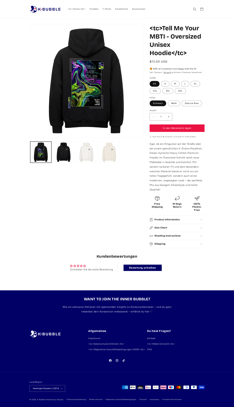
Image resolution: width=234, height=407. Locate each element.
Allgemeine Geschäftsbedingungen (121, 399)
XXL (155, 91)
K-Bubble (41, 400)
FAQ (149, 349)
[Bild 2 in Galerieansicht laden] (63, 152)
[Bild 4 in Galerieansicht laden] (86, 152)
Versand (167, 72)
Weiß (174, 103)
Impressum (94, 338)
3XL (168, 91)
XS (154, 83)
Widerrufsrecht (96, 399)
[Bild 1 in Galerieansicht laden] (40, 152)
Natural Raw (192, 103)
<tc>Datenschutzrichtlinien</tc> (106, 344)
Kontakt (151, 338)
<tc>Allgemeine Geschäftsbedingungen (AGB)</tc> (116, 349)
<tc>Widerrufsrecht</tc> (161, 344)
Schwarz (158, 103)
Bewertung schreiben (142, 267)
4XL (180, 91)
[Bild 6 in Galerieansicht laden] (109, 152)
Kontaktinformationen (172, 399)
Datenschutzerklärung (76, 399)
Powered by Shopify (55, 400)
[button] (194, 9)
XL (195, 83)
